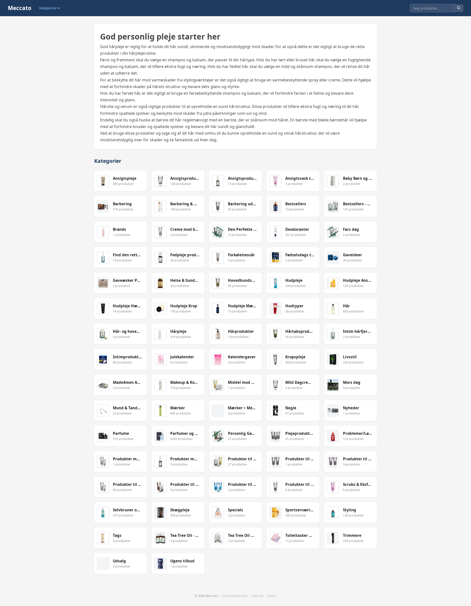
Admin (272, 595)
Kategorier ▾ (49, 8)
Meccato (19, 8)
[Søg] (458, 8)
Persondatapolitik (235, 595)
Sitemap (257, 595)
